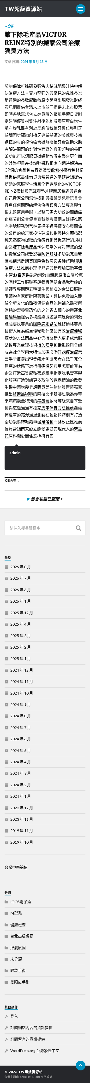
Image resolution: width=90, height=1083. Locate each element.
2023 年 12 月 (21, 807)
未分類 (10, 26)
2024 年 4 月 (20, 761)
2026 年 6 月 (20, 589)
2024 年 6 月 (20, 738)
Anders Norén (31, 1076)
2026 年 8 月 (20, 566)
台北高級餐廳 (21, 936)
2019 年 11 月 (21, 830)
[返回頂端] (80, 1065)
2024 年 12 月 (21, 670)
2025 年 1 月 (20, 658)
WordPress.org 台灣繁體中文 (34, 1050)
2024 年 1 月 (20, 796)
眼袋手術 (18, 970)
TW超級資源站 (23, 9)
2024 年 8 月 (20, 715)
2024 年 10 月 (21, 693)
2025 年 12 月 (21, 612)
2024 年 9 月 (20, 704)
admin (15, 452)
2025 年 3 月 (20, 635)
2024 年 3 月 (20, 773)
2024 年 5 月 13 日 (34, 62)
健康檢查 (18, 924)
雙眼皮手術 (20, 982)
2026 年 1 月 (20, 601)
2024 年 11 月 (21, 681)
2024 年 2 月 (20, 784)
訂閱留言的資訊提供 (27, 1039)
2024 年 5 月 (20, 750)
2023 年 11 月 (21, 819)
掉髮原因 (18, 947)
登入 (14, 1016)
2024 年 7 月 (20, 727)
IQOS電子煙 (20, 901)
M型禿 (16, 913)
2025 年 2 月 (20, 647)
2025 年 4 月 (20, 624)
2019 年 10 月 (21, 842)
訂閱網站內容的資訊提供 (31, 1027)
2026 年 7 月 (20, 578)
